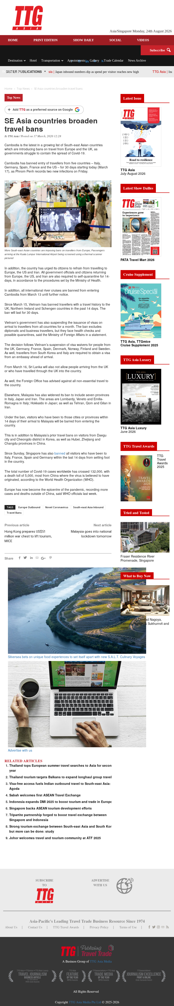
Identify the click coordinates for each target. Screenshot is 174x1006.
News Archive (137, 60)
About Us (11, 927)
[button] (168, 50)
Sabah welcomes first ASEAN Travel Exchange (45, 795)
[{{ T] (44, 110)
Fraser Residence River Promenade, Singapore (138, 558)
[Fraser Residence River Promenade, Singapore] (145, 537)
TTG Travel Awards (66, 927)
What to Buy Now (137, 575)
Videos (143, 40)
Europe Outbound (29, 507)
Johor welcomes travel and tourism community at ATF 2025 (55, 838)
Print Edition (46, 40)
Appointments (76, 60)
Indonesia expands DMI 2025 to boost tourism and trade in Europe (60, 801)
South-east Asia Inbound (88, 507)
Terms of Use (128, 927)
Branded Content (13, 71)
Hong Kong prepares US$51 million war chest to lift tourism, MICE (28, 536)
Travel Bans (14, 512)
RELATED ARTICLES (23, 761)
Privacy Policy (99, 927)
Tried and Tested (136, 512)
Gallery (94, 60)
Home (13, 40)
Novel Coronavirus (56, 507)
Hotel (33, 60)
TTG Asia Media (101, 961)
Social (115, 40)
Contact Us (35, 927)
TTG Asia (13, 136)
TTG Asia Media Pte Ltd (85, 1002)
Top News (13, 97)
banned (59, 453)
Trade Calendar (113, 60)
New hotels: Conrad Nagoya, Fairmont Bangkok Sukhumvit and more (145, 623)
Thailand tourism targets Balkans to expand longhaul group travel (60, 777)
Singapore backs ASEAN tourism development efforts (50, 808)
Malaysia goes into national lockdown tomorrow (91, 533)
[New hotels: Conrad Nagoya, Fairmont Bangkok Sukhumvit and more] (145, 600)
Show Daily (83, 40)
